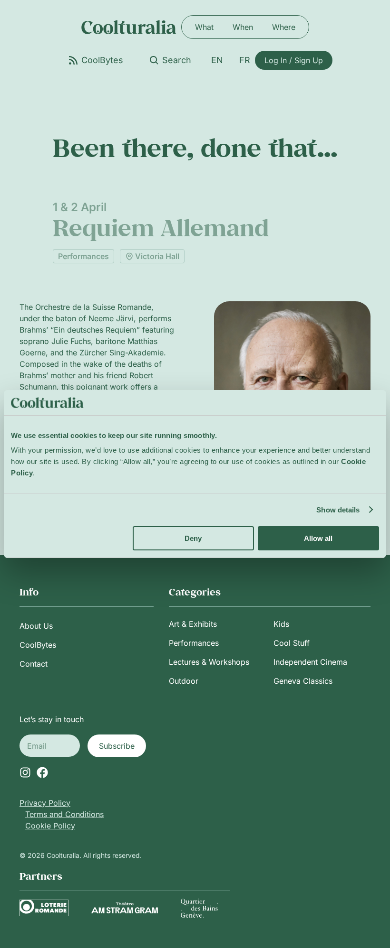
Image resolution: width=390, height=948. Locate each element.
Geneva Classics (302, 681)
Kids (281, 624)
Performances (83, 256)
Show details (338, 510)
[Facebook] (42, 772)
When (243, 27)
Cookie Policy (50, 825)
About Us (36, 626)
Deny (193, 538)
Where (283, 27)
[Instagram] (25, 772)
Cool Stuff (291, 643)
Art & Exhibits (193, 624)
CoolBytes (38, 645)
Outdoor (183, 681)
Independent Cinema (310, 662)
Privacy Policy (45, 803)
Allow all (318, 538)
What (204, 27)
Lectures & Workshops (209, 662)
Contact (34, 664)
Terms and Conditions (64, 814)
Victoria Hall (157, 256)
